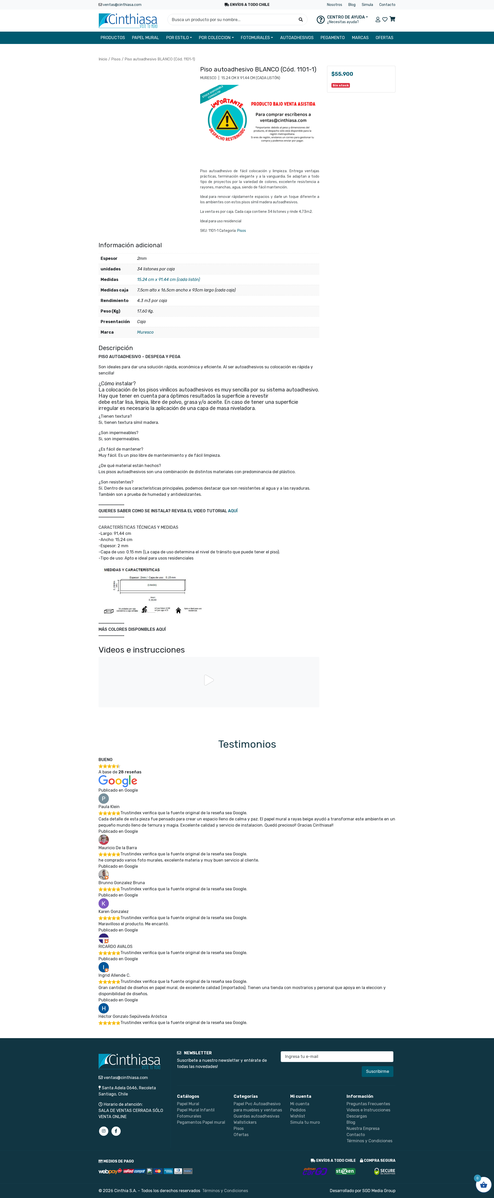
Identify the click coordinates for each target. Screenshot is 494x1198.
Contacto (387, 5)
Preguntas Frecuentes (368, 1103)
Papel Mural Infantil (196, 1110)
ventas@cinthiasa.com (122, 5)
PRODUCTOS (113, 37)
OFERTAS (384, 37)
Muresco (145, 332)
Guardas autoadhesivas (256, 1116)
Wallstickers (245, 1122)
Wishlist (297, 1116)
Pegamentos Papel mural (201, 1122)
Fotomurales (189, 1116)
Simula (367, 5)
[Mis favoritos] (384, 19)
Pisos (116, 59)
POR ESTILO (177, 37)
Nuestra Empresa (363, 1128)
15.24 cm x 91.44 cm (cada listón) (168, 279)
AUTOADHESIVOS (297, 37)
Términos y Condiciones (369, 1140)
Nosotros (334, 5)
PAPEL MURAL (145, 37)
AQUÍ (232, 510)
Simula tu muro (305, 1122)
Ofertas (241, 1134)
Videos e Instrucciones (368, 1110)
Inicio (103, 59)
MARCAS (360, 37)
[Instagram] (104, 1131)
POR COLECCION (215, 37)
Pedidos (298, 1110)
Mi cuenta (299, 1103)
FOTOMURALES (255, 37)
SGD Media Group (378, 1190)
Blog (352, 5)
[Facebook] (116, 1131)
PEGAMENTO (333, 37)
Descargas (357, 1116)
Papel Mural (188, 1103)
